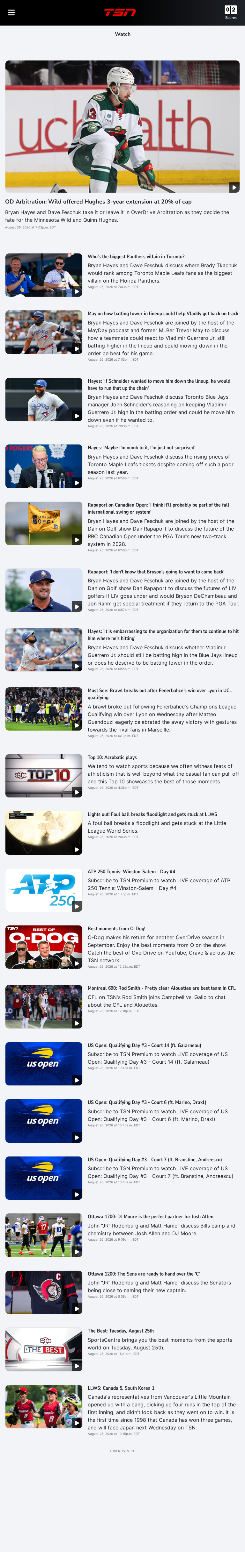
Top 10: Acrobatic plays (112, 757)
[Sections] (11, 12)
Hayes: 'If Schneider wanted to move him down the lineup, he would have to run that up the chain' (159, 385)
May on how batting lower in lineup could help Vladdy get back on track (163, 313)
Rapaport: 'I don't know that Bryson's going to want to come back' (156, 571)
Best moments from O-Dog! (116, 928)
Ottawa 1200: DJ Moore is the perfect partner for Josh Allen (150, 1216)
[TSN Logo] (120, 12)
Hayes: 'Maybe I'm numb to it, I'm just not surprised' (141, 447)
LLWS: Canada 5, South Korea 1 (121, 1388)
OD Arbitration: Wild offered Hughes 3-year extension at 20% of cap (98, 201)
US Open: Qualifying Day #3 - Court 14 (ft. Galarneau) (144, 1045)
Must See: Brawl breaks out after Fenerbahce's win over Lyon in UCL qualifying (160, 694)
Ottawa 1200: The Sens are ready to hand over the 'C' (144, 1273)
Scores (231, 17)
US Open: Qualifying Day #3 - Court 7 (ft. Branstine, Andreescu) (155, 1159)
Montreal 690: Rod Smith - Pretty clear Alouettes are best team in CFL (162, 988)
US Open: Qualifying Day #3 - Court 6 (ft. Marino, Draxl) (147, 1102)
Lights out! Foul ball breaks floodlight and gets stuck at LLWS (152, 814)
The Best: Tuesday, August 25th (121, 1330)
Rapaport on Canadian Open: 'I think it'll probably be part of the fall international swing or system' (158, 508)
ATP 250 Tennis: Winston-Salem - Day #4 (131, 871)
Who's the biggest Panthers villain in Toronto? (136, 256)
